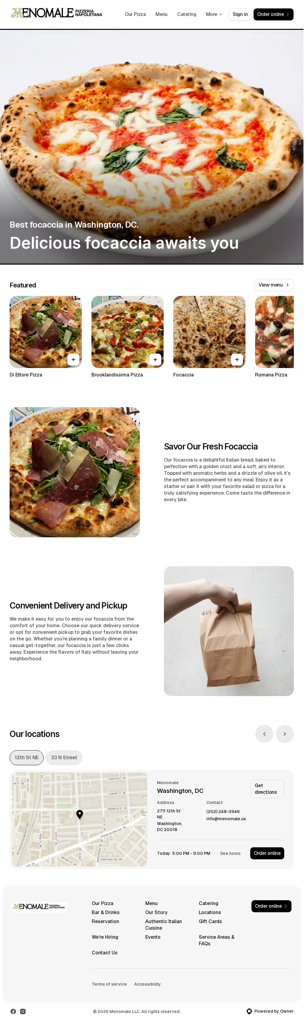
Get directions (266, 788)
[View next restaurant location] (285, 734)
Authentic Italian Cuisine (163, 924)
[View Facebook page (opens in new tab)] (13, 1011)
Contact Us (105, 953)
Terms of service (109, 984)
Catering (186, 14)
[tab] (27, 757)
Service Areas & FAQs (217, 940)
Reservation (105, 921)
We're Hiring (105, 937)
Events (153, 937)
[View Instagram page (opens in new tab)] (22, 1011)
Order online (267, 853)
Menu (162, 14)
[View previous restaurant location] (264, 734)
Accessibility (147, 984)
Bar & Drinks (106, 912)
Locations (210, 912)
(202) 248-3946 (223, 812)
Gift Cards (210, 921)
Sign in (240, 14)
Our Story (156, 912)
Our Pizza (135, 14)
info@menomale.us (226, 819)
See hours (230, 853)
